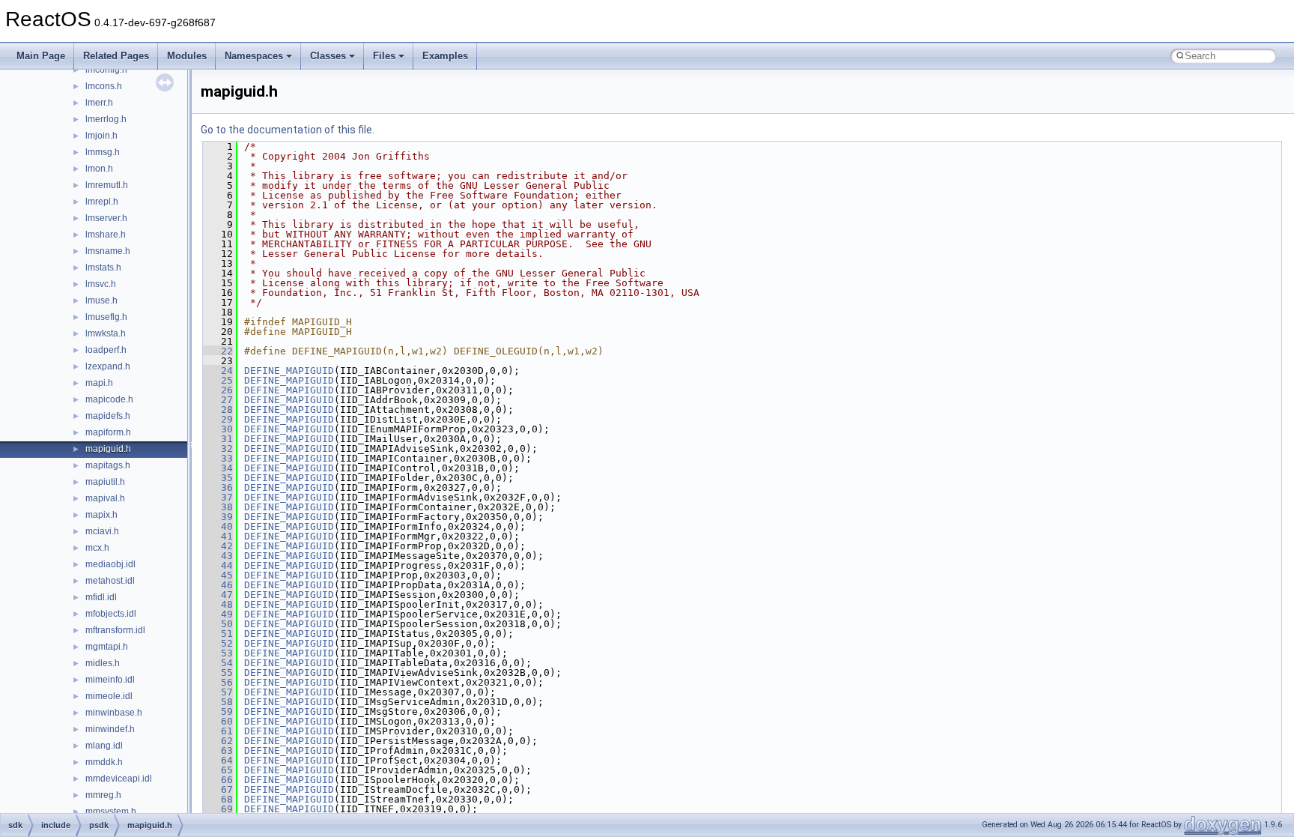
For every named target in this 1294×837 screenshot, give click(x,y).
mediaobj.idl (110, 564)
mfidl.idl (101, 597)
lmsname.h (107, 251)
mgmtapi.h (106, 646)
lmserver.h (106, 218)
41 (218, 536)
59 (218, 711)
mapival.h (105, 498)
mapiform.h (108, 432)
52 (218, 643)
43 (218, 555)
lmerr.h (99, 102)
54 (218, 662)
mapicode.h (109, 399)
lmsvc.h (100, 284)
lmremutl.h (106, 185)
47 (218, 594)
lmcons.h (103, 86)
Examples (445, 55)
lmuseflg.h (106, 317)
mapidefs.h (107, 416)
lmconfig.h (106, 69)
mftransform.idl (115, 630)
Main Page (40, 55)
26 (218, 390)
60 (218, 721)
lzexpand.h (107, 366)
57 (218, 692)
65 (218, 770)
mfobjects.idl (110, 613)
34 (218, 468)
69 (218, 809)
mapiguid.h (108, 449)
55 (218, 672)
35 (218, 477)
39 (218, 516)
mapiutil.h (105, 482)
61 (218, 731)
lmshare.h (105, 234)
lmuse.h (101, 300)
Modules (187, 55)
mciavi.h (102, 531)
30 (218, 429)
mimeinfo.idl (110, 679)
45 (218, 575)
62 (218, 740)
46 (218, 584)
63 (218, 750)
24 (218, 370)
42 (218, 546)
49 (218, 614)
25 (218, 380)
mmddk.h (104, 762)
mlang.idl (104, 745)
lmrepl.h (101, 201)
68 (218, 799)
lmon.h (99, 168)
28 (218, 409)
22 (218, 351)
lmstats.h (103, 267)
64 (218, 760)
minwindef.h (110, 729)
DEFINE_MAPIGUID (289, 370)
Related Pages (116, 55)
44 (218, 565)
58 (218, 701)
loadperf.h (106, 350)
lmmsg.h (102, 152)
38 (218, 507)
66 (218, 779)
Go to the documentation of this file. (287, 130)
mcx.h (97, 548)
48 (218, 604)
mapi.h (99, 383)
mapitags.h (107, 465)
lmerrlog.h (106, 119)
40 (218, 526)
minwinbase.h (113, 712)
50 (218, 623)
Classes (328, 55)
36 (218, 487)
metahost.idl (110, 580)
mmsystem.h (110, 811)
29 (218, 419)
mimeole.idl (109, 696)
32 (218, 448)
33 (218, 458)
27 (218, 399)
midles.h (102, 663)
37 (218, 497)
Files (384, 55)
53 (218, 653)
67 (218, 789)
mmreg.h (103, 795)
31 (218, 438)
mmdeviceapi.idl (118, 778)
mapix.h (101, 515)
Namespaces (254, 55)
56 (218, 682)
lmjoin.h (101, 135)
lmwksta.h (105, 333)
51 (218, 633)
